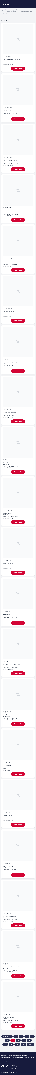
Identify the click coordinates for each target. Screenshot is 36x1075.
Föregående (7, 1036)
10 (5, 1044)
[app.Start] (2, 10)
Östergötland (19, 10)
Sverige (9, 10)
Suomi (29, 4)
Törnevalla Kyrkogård (26, 11)
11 (11, 1044)
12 (17, 1044)
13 (23, 1044)
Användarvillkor (6, 1061)
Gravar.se (5, 4)
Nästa (30, 1044)
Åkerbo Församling (11, 11)
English (33, 4)
